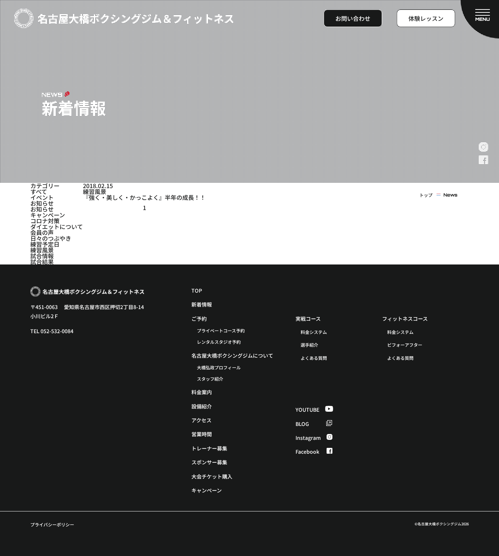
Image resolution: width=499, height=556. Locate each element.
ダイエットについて (56, 226)
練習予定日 (45, 244)
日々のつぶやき (50, 238)
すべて (38, 191)
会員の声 (42, 232)
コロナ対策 (45, 221)
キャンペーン (47, 215)
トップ (426, 195)
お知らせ (42, 203)
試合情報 (42, 256)
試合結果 (42, 261)
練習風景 (42, 250)
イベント (42, 197)
